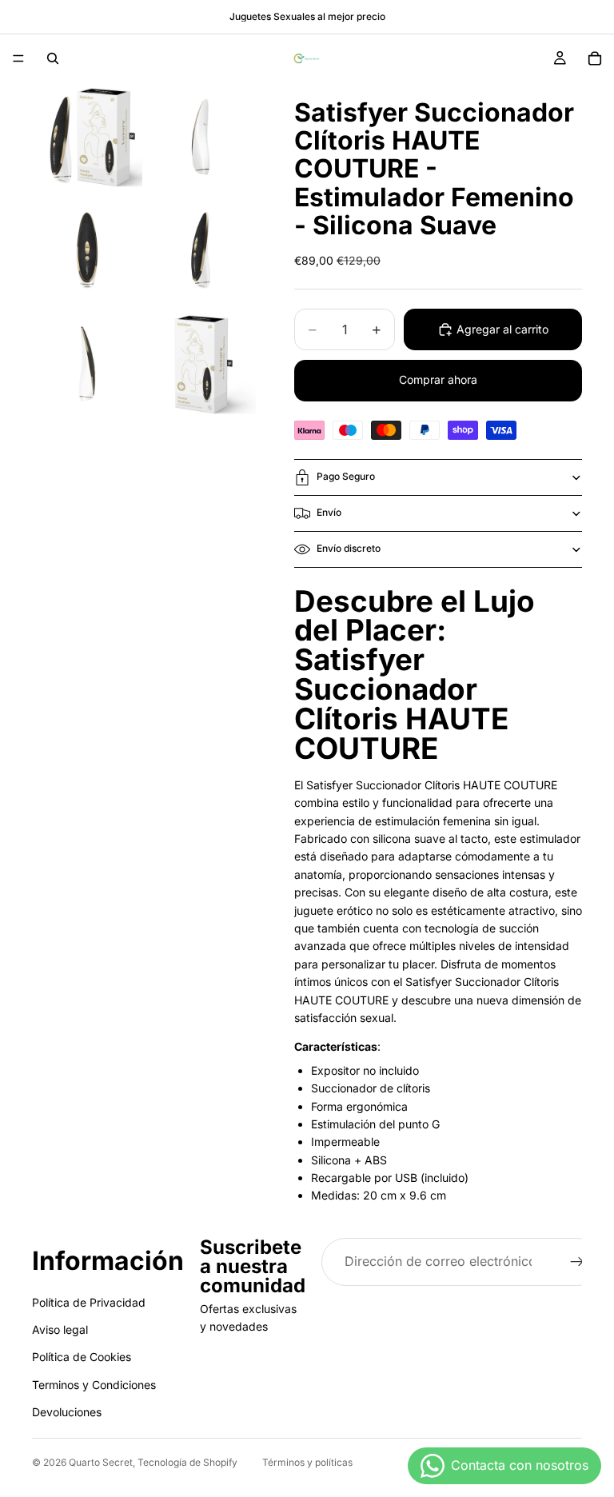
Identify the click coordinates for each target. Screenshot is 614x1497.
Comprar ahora (438, 379)
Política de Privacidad (89, 1301)
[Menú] (18, 58)
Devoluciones (67, 1412)
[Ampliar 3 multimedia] (87, 251)
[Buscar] (52, 58)
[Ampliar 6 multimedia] (201, 364)
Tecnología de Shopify (187, 1462)
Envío (329, 512)
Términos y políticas (307, 1462)
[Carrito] (594, 58)
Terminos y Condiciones (94, 1384)
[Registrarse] (577, 1262)
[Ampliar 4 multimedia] (201, 251)
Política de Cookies (81, 1356)
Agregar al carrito (502, 329)
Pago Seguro (346, 476)
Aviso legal (60, 1329)
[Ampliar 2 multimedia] (201, 137)
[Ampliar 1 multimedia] (87, 137)
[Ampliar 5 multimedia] (87, 364)
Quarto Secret (101, 1462)
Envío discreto (349, 548)
